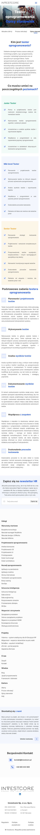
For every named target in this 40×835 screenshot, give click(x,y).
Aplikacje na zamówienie (9, 569)
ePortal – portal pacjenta (9, 646)
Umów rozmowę (26, 739)
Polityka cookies (31, 823)
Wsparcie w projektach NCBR (11, 620)
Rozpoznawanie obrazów (10, 600)
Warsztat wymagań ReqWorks (11, 532)
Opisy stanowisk (7, 693)
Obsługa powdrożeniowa (9, 626)
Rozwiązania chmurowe (9, 623)
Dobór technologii (7, 558)
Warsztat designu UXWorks (10, 535)
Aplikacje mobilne (7, 572)
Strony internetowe (8, 575)
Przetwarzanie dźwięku (9, 603)
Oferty (3, 688)
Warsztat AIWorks (7, 538)
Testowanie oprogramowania (11, 578)
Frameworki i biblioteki (9, 678)
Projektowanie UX (7, 549)
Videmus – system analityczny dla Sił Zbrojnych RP (18, 637)
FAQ (2, 696)
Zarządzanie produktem (9, 614)
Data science (5, 595)
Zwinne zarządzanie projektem (12, 617)
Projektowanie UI (7, 552)
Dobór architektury (7, 561)
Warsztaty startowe (9, 526)
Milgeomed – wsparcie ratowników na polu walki (18, 640)
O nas (3, 656)
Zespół (3, 661)
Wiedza (4, 668)
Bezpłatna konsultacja (8, 530)
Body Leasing (6, 581)
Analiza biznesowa (7, 547)
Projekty (5, 633)
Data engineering (7, 597)
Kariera (4, 683)
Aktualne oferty (7, 31)
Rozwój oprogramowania (11, 565)
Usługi (4, 521)
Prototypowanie (6, 555)
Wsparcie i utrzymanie (10, 611)
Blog (3, 673)
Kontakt (4, 663)
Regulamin (5, 822)
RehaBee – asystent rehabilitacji (12, 643)
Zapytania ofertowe (8, 649)
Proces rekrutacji (21, 31)
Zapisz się (34, 501)
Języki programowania (9, 676)
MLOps (3, 606)
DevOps (4, 583)
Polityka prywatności (16, 823)
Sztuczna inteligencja (10, 588)
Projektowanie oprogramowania (14, 543)
